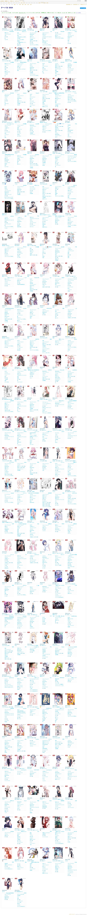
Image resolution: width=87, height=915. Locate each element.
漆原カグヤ (70, 66)
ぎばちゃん (24, 31)
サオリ (43, 430)
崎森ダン (75, 462)
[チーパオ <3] (58, 53)
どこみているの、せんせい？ (71, 30)
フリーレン (6, 65)
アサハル (62, 154)
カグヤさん (42, 153)
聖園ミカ (69, 220)
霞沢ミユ (42, 245)
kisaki (6, 221)
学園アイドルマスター (46, 832)
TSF (30, 864)
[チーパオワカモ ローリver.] (20, 422)
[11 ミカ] (20, 330)
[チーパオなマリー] (33, 114)
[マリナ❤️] (71, 361)
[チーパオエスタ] (58, 576)
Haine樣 (62, 246)
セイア (18, 498)
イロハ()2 (69, 799)
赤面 (68, 197)
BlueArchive (32, 34)
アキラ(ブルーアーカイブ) (21, 406)
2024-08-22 (17, 28)
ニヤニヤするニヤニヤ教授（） (33, 645)
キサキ (16, 153)
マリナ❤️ (67, 368)
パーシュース (44, 404)
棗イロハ (69, 802)
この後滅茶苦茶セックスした (21, 42)
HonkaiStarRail (45, 744)
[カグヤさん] (46, 145)
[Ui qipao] (46, 299)
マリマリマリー (32, 134)
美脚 (5, 69)
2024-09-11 (17, 59)
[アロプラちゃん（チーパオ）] (8, 699)
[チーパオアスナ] (71, 545)
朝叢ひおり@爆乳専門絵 (59, 93)
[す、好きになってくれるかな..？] (46, 53)
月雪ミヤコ (44, 468)
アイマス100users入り (34, 689)
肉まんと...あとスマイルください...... (58, 553)
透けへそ (18, 164)
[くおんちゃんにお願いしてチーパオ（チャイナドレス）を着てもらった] (58, 422)
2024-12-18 (29, 828)
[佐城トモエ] (33, 145)
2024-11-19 (55, 551)
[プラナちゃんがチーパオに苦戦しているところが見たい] (8, 422)
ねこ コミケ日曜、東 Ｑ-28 (58, 616)
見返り (43, 256)
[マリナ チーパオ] (33, 22)
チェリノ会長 (68, 830)
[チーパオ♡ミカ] (58, 514)
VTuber (69, 188)
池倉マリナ (32, 36)
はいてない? (70, 502)
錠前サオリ (44, 434)
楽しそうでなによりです (9, 197)
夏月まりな (37, 185)
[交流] (58, 22)
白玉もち (24, 585)
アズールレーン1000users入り (47, 412)
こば (76, 308)
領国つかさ (70, 190)
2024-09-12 (67, 121)
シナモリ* (75, 431)
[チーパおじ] (8, 545)
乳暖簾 (69, 626)
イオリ (3, 583)
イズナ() (56, 276)
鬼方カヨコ (19, 309)
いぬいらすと (57, 839)
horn (13, 739)
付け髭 (18, 104)
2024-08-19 (29, 121)
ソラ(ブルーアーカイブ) (9, 498)
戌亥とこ (56, 838)
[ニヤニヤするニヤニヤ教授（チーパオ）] (33, 637)
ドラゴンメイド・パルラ (59, 685)
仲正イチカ (6, 103)
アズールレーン (45, 402)
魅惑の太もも (70, 653)
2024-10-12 (42, 551)
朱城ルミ (44, 192)
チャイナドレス (32, 38)
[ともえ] (8, 299)
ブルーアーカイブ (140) (6, 12)
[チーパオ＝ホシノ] (46, 761)
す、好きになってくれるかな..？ (46, 60)
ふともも (69, 71)
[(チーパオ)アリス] (20, 791)
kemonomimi (44, 807)
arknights (44, 650)
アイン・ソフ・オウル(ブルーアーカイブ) (72, 157)
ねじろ (50, 93)
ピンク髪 (18, 257)
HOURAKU (11, 31)
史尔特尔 (44, 655)
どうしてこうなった (45, 348)
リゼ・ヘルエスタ (58, 588)
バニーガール (19, 626)
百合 (30, 348)
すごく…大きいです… (46, 352)
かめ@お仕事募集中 (73, 400)
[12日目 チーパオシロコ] (58, 453)
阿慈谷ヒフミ (19, 588)
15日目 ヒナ (57, 153)
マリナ (30, 30)
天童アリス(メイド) (8, 194)
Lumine (69, 127)
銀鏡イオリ (6, 590)
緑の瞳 (43, 621)
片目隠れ (56, 439)
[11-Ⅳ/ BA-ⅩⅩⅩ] (33, 514)
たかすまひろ (23, 769)
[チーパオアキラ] (20, 391)
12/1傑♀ (30, 860)
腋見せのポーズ (57, 98)
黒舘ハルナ (6, 811)
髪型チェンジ (57, 779)
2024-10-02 (42, 367)
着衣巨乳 (56, 127)
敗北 (5, 376)
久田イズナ (57, 280)
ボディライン (19, 321)
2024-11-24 (29, 367)
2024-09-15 (4, 28)
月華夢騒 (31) (43, 12)
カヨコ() (18, 307)
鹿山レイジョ (17, 122)
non (13, 369)
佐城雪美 (56, 711)
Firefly (43, 752)
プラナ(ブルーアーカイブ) (72, 279)
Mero (51, 800)
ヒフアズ (18, 583)
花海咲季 (44, 834)
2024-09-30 (55, 428)
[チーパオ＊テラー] (20, 53)
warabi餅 (37, 123)
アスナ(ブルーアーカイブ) (8, 122)
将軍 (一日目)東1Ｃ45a (59, 216)
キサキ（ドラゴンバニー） (20, 614)
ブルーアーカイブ (8, 34)
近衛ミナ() (8, 659)
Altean (25, 677)
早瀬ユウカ (44, 527)
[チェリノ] (20, 84)
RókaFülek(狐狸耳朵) (21, 284)
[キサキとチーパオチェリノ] (58, 853)
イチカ (6, 98)
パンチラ (6, 74)
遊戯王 (56, 680)
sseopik (12, 493)
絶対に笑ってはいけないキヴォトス (47, 196)
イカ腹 (31, 688)
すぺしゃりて (70, 189)
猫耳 (68, 253)
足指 (5, 66)
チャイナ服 (32, 131)
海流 (38, 462)
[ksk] (33, 207)
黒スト (69, 288)
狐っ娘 (18, 281)
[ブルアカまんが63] (58, 730)
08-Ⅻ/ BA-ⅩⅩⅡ (18, 737)
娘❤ (30, 183)
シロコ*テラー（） (70, 337)
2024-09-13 (29, 182)
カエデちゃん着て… (71, 460)
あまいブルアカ (70, 98)
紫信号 (75, 154)
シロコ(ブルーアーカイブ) (59, 469)
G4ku (76, 769)
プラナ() (68, 430)
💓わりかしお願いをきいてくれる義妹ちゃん (20, 768)
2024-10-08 (17, 428)
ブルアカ (31, 35)
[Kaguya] (20, 668)
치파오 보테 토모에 (18, 522)
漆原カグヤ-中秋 (68, 60)
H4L (51, 646)
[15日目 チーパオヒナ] (58, 145)
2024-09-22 (55, 151)
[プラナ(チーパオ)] (71, 422)
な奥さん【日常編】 (20, 30)
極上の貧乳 (44, 42)
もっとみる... (78, 12)
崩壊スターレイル (45, 741)
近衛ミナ (44, 129)
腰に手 (18, 320)
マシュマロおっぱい (71, 566)
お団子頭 (31, 534)
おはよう (4, 153)
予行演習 (18, 38)
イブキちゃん (69, 768)
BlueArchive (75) (22, 12)
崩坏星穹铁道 (44, 748)
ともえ (3, 307)
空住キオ (75, 185)
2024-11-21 (29, 736)
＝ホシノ (43, 768)
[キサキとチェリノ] (58, 637)
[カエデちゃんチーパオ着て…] (71, 453)
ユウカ (43, 522)
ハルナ (3, 799)
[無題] (33, 330)
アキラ (18, 399)
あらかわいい (44, 501)
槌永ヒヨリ (6, 406)
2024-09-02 (55, 28)
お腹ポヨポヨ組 (7, 399)
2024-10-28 (17, 121)
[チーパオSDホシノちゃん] (71, 484)
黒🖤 (28, 91)
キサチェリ (6, 344)
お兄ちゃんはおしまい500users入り (9, 687)
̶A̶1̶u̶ (38, 523)
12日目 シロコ (57, 460)
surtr (43, 653)
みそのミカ (57, 376)
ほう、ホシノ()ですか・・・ (33, 707)
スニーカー (19, 133)
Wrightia (12, 831)
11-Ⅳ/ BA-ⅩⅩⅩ (30, 522)
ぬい (51, 277)
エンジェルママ (48, 123)
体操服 (56, 193)
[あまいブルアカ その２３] (71, 84)
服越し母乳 (19, 534)
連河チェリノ (19, 100)
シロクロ (50, 739)
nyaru (25, 462)
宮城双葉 (12, 708)
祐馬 (51, 185)
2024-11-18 (4, 59)
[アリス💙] (8, 176)
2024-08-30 (29, 151)
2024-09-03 (29, 582)
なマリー (30, 122)
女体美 (18, 158)
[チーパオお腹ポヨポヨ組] (8, 391)
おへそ (31, 685)
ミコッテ (31, 835)
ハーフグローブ (45, 43)
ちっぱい (69, 194)
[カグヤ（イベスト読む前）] (71, 576)
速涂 (28, 276)
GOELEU (50, 369)
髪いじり (56, 317)
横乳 (18, 70)
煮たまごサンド (11, 277)
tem (38, 400)
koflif (13, 523)
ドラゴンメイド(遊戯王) (59, 684)
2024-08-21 (42, 182)
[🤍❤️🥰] (58, 114)
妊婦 (18, 529)
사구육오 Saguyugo (22, 523)
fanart (31, 441)
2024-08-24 (42, 90)
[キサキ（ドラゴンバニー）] (20, 607)
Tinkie (76, 708)
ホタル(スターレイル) (46, 740)
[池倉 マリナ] (33, 53)
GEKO (63, 523)
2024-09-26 (17, 367)
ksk (28, 214)
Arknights (44, 651)
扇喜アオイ (44, 561)
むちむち (44, 867)
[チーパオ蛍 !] (71, 114)
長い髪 (43, 620)
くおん (56, 434)
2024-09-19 (55, 459)
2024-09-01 (55, 521)
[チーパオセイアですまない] (20, 484)
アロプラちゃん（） (8, 707)
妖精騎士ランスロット (34, 436)
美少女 (69, 617)
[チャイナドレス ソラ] (8, 484)
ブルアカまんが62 (43, 337)
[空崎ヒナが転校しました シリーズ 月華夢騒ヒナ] (8, 514)
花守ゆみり (6, 568)
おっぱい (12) (64, 12)
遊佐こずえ (32, 680)
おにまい (6, 679)
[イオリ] (8, 576)
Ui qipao (41, 307)
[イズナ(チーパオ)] (58, 268)
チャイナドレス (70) (30, 12)
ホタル (43, 745)
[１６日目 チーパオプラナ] (71, 268)
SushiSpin (37, 154)
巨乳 (5, 133)
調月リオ (56, 35)
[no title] (46, 576)
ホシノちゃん (31, 553)
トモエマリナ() (7, 460)
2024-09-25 (4, 274)
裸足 (68, 40)
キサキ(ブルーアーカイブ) (46, 36)
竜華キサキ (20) (50, 12)
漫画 (18, 32)
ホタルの (43, 737)
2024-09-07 (29, 644)
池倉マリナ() (33, 40)
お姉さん (56, 313)
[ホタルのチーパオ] (46, 730)
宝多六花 (18, 714)
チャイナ (18, 863)
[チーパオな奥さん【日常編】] (20, 22)
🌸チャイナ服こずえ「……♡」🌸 (33, 676)
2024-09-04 (17, 244)
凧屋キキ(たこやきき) (60, 585)
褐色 (56, 194)
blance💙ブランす (60, 123)
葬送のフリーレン (8, 63)
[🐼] (46, 822)
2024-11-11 (4, 490)
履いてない (19, 718)
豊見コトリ (6, 407)
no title (41, 583)
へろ (38, 308)
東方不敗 (44, 351)
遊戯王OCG (57, 678)
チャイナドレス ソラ (6, 491)
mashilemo (74, 369)
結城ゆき (50, 523)
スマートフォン (45, 70)
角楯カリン (32, 312)
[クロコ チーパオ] (71, 514)
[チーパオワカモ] (20, 361)
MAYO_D (12, 800)
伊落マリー (32, 129)
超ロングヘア (44, 411)
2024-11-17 (4, 367)
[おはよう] (8, 145)
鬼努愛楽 (62, 800)
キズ (51, 615)
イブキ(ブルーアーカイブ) (72, 776)
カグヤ (3, 830)
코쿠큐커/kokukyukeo (9, 308)
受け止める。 (4, 368)
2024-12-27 (42, 213)
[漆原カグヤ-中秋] (71, 53)
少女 (43, 64)
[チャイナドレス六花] (20, 699)
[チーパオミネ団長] (33, 484)
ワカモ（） (19, 276)
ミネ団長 (30, 491)
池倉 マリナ (29, 60)
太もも (56, 502)
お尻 (5, 35)
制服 (56, 190)
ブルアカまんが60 (5, 645)
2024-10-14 (67, 613)
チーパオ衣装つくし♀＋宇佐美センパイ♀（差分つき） (8, 614)
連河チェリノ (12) (71, 12)
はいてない (32, 43)
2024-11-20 (17, 705)
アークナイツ (44, 648)
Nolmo (75, 339)
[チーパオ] (71, 176)
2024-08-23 (55, 90)
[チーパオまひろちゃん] (8, 668)
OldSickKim (62, 677)
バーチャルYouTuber (71, 186)
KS (51, 31)
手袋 (43, 225)
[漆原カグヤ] (58, 84)
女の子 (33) (37, 12)
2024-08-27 (55, 244)
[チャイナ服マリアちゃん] (20, 822)
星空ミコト (37, 677)
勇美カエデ (70, 466)
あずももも (74, 493)
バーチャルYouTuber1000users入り (72, 198)
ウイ (55, 768)
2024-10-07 (55, 305)
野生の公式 (19, 442)
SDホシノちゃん (70, 491)
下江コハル (44, 127)
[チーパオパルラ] (58, 668)
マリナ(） (56, 245)
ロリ (43, 250)
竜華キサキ (42, 30)
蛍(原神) (69, 125)
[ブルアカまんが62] (46, 330)
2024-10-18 (42, 705)
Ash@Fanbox (74, 616)
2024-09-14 (29, 90)
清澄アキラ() (31, 737)
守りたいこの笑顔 (58, 565)
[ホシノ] (71, 299)
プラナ (54, 399)
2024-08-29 (67, 28)
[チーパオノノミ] (71, 607)
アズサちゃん (6, 768)
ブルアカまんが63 (56, 737)
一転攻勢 (6, 379)
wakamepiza (49, 308)
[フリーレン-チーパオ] (8, 53)
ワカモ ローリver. (20, 430)
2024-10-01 (42, 736)
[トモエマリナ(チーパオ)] (8, 453)
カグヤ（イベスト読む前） (70, 583)
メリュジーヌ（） (32, 430)
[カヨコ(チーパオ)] (20, 299)
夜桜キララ (19, 866)
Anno (76, 31)
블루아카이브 (57, 252)
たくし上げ (32, 101)
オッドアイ (32, 535)
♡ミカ (56, 522)
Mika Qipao (17, 245)
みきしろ (62, 554)
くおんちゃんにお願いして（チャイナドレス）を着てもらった (58, 430)
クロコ (68, 522)
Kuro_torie (62, 369)
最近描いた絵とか (43, 122)
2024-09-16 (67, 151)
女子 (30, 471)
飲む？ (3, 91)
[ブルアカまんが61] (46, 176)
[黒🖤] (33, 84)
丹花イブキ (70, 775)
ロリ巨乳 (69, 473)
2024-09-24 (4, 736)
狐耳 (18, 376)
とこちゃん (57, 830)
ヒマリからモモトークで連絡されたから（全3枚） (8, 30)
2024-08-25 (67, 90)
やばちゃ (50, 216)
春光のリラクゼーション (46, 407)
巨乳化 (18, 134)
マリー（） (69, 399)
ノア (42, 860)
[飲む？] (8, 84)
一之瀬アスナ (7, 127)
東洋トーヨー (61, 339)
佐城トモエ (57, 129)
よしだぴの (11, 462)
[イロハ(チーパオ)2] (71, 791)
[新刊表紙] (58, 207)
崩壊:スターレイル (45, 743)
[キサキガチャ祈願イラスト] (58, 791)
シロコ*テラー (19, 65)
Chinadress (57, 380)
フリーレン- (6, 60)
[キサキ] (20, 145)
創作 (18, 35)
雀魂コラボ (29, 368)
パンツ (6, 375)
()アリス (18, 799)
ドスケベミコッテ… (33, 830)
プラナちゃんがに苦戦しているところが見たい (8, 430)
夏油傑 (31, 870)
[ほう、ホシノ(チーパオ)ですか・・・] (33, 699)
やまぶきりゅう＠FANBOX (33, 493)
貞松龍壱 (12, 400)
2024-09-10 (17, 213)
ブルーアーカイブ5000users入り (34, 44)
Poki (76, 123)
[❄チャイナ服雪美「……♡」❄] (58, 699)
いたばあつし (36, 646)
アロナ (6, 716)
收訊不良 (37, 339)
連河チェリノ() (21, 102)
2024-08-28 (4, 244)
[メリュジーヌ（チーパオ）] (33, 422)
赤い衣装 (44, 618)
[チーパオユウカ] (71, 668)
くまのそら (49, 862)
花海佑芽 (6, 863)
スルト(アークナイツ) (46, 654)
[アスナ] (71, 238)
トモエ (16, 183)
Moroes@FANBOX (10, 893)
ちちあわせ (6, 471)
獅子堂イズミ (7, 404)
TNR (63, 185)
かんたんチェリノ (20, 468)
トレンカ (6, 70)
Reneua (24, 246)
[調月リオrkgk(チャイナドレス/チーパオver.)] (46, 207)
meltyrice (12, 216)
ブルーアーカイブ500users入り (21, 594)
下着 (30, 844)
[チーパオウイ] (58, 761)
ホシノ (69, 39)
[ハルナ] (8, 791)
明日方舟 (44, 649)
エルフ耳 (6, 39)
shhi (38, 831)
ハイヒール (70, 289)
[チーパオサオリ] (46, 422)
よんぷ (63, 769)
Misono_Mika (57, 377)
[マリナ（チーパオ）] (46, 84)
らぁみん (37, 739)
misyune (24, 93)
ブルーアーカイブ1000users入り (59, 38)
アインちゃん (69, 153)
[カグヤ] (8, 822)
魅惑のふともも (45, 40)
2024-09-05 (67, 213)
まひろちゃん (6, 676)
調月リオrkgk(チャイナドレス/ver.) (46, 214)
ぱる (51, 462)
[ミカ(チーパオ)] (71, 207)
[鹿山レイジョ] (20, 114)
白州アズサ (19, 589)
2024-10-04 (42, 459)
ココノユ (24, 493)
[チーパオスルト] (46, 637)
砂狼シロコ (19, 66)
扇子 (5, 165)
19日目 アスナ (32, 614)
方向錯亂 (12, 62)
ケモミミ (69, 72)
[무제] (58, 361)
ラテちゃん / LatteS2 (73, 646)
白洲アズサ (6, 771)
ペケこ (75, 93)
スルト (43, 645)
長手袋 (6, 163)
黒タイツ (44, 222)
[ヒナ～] (33, 576)
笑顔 (5, 137)
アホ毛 (6, 565)
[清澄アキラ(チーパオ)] (33, 730)
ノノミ (68, 614)
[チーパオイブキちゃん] (71, 761)
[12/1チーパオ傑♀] (33, 853)
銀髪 (30, 443)
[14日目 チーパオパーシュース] (46, 391)
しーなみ (50, 154)
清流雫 (63, 277)
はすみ (63, 431)
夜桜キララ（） (20, 860)
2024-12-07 (29, 459)
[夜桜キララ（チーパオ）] (20, 853)
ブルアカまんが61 (43, 183)
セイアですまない (20, 491)
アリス (18, 807)
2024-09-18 (17, 336)
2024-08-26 (29, 59)
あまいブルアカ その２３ (70, 91)
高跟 (43, 67)
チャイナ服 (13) (58, 12)
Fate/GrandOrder (33, 432)
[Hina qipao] (33, 761)
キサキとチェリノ (56, 645)
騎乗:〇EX (19, 45)
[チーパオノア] (46, 853)
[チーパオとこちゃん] (58, 822)
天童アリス (6, 193)
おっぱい (6, 99)
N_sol (25, 800)
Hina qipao (29, 768)
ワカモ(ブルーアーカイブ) (21, 375)
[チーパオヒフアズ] (20, 576)
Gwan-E (50, 62)
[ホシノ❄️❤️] (71, 637)
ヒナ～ (28, 583)
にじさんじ (57, 586)
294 (25, 646)
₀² (13, 185)
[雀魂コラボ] (33, 361)
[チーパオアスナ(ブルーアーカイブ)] (8, 114)
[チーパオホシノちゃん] (33, 545)
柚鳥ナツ (6, 403)
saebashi (24, 616)
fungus (63, 646)
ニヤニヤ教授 (32, 650)
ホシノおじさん (32, 561)
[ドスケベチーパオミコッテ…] (33, 822)
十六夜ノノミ (70, 622)
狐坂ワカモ (19, 280)
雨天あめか (11, 616)
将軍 (25, 216)
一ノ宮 (25, 277)
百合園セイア (19, 497)
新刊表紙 (54, 214)
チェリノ (16, 91)
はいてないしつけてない (21, 69)
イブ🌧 (37, 585)
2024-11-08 (4, 582)
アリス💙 (4, 183)
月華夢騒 (31, 39)
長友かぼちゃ (61, 400)
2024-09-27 (29, 213)
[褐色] (58, 299)
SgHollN (24, 185)
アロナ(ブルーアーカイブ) (9, 713)
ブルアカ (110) (15, 12)
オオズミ (62, 862)
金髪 (56, 75)
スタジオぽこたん (10, 123)
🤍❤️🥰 (54, 122)
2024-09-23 (42, 28)
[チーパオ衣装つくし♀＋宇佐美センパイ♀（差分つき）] (8, 607)
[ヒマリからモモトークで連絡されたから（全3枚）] (8, 22)
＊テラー (18, 60)
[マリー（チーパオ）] (71, 391)
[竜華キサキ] (46, 22)
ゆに (51, 677)
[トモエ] (20, 176)
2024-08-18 (17, 90)
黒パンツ (31, 98)
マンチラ (31, 166)
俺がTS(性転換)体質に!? (9, 618)
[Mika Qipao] (20, 238)
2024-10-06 (17, 151)
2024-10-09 (29, 798)
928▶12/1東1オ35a (35, 862)
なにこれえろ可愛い (20, 39)
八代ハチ (12, 769)
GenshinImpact (70, 130)
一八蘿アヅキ (49, 431)
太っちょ (50, 554)
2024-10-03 (4, 213)
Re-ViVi (75, 831)
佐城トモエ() (58, 130)
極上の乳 (31, 836)
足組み (43, 103)
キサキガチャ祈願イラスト (58, 799)
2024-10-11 (4, 613)
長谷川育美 (19, 226)
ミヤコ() (43, 460)
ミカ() (68, 214)
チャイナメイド (32, 189)
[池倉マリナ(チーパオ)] (33, 238)
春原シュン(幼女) (58, 744)
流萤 (43, 747)
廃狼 (63, 308)
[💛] (46, 699)
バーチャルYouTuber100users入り (59, 843)
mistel (38, 708)
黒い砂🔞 (37, 31)
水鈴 (51, 831)
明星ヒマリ (6, 32)
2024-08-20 (55, 59)
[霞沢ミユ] (46, 238)
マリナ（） (44, 91)
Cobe (76, 862)
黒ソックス (57, 162)
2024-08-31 (4, 121)
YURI (76, 585)
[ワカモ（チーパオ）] (20, 268)
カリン (54, 183)
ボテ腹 (18, 527)
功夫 (68, 134)
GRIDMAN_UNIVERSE (21, 712)
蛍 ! (67, 122)
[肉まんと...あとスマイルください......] (58, 545)
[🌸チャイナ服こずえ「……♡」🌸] (33, 668)
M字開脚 (31, 193)
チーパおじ (4, 553)
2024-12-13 (4, 90)
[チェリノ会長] (71, 822)
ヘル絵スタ (57, 590)
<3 (55, 60)
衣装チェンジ (57, 474)
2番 (25, 862)
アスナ (6, 129)
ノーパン (69, 379)
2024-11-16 (29, 521)
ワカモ (18, 368)
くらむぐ (50, 585)
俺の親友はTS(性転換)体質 (9, 617)
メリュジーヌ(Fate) (33, 435)
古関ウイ (44, 313)
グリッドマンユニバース (21, 713)
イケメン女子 (44, 438)
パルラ (56, 676)
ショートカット (57, 74)
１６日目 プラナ (70, 276)
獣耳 (56, 284)
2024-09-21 (4, 398)
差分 (5, 625)
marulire (24, 308)
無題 (28, 337)
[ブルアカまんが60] (8, 637)
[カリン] (58, 176)
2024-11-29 (55, 213)
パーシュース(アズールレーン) (47, 403)
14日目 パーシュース (46, 399)
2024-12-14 (55, 398)
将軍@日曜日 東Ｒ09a (9, 154)
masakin (24, 708)
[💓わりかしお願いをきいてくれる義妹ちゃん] (20, 761)
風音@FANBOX (23, 62)
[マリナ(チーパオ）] (58, 238)
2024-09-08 (42, 59)
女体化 (6, 620)
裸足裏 (6, 721)
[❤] (46, 607)
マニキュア (6, 134)
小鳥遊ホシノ (70, 32)
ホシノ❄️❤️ (67, 645)
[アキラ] (46, 791)
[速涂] (33, 268)
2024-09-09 (67, 551)
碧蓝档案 (31, 283)
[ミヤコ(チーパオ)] (46, 453)
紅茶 (76, 800)
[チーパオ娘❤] (33, 176)
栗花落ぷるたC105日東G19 (33, 369)
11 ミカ (16, 337)
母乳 (18, 530)
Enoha (75, 216)
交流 (53, 30)
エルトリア (37, 431)
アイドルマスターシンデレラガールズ (34, 679)
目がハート (70, 777)
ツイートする (83, 8)
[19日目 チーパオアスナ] (33, 607)
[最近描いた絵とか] (46, 114)
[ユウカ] (71, 730)
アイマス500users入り (34, 691)
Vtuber (56, 836)
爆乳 (56, 101)
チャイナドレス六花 (19, 707)
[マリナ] (8, 730)
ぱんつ (31, 281)
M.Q (38, 62)
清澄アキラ (19, 404)
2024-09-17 (42, 274)
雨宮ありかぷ (23, 831)
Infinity (25, 369)
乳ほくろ (18, 838)
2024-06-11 (67, 428)
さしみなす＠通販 (73, 554)
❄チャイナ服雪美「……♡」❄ (58, 707)
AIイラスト (69, 136)
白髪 (56, 561)
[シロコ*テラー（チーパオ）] (71, 330)
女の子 (31, 64)
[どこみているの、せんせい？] (71, 22)
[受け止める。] (8, 361)
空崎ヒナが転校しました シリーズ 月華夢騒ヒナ (8, 522)
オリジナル (19, 34)
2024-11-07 (4, 705)
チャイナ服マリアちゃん (20, 830)
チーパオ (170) (4, 11)
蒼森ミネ (31, 497)
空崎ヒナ (56, 158)
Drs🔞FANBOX (49, 246)
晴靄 (63, 493)
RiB (13, 431)
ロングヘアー (32, 628)
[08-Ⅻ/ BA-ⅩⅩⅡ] (20, 730)
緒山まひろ (6, 680)
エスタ (56, 583)
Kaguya (16, 676)
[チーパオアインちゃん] (71, 145)
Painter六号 (36, 277)
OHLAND (62, 31)
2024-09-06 (4, 151)
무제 (53, 368)
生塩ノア (44, 863)
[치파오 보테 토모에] (20, 514)
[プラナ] (58, 391)
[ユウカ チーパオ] (46, 514)
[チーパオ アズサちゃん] (8, 761)
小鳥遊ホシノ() (72, 317)
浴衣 (68, 257)
